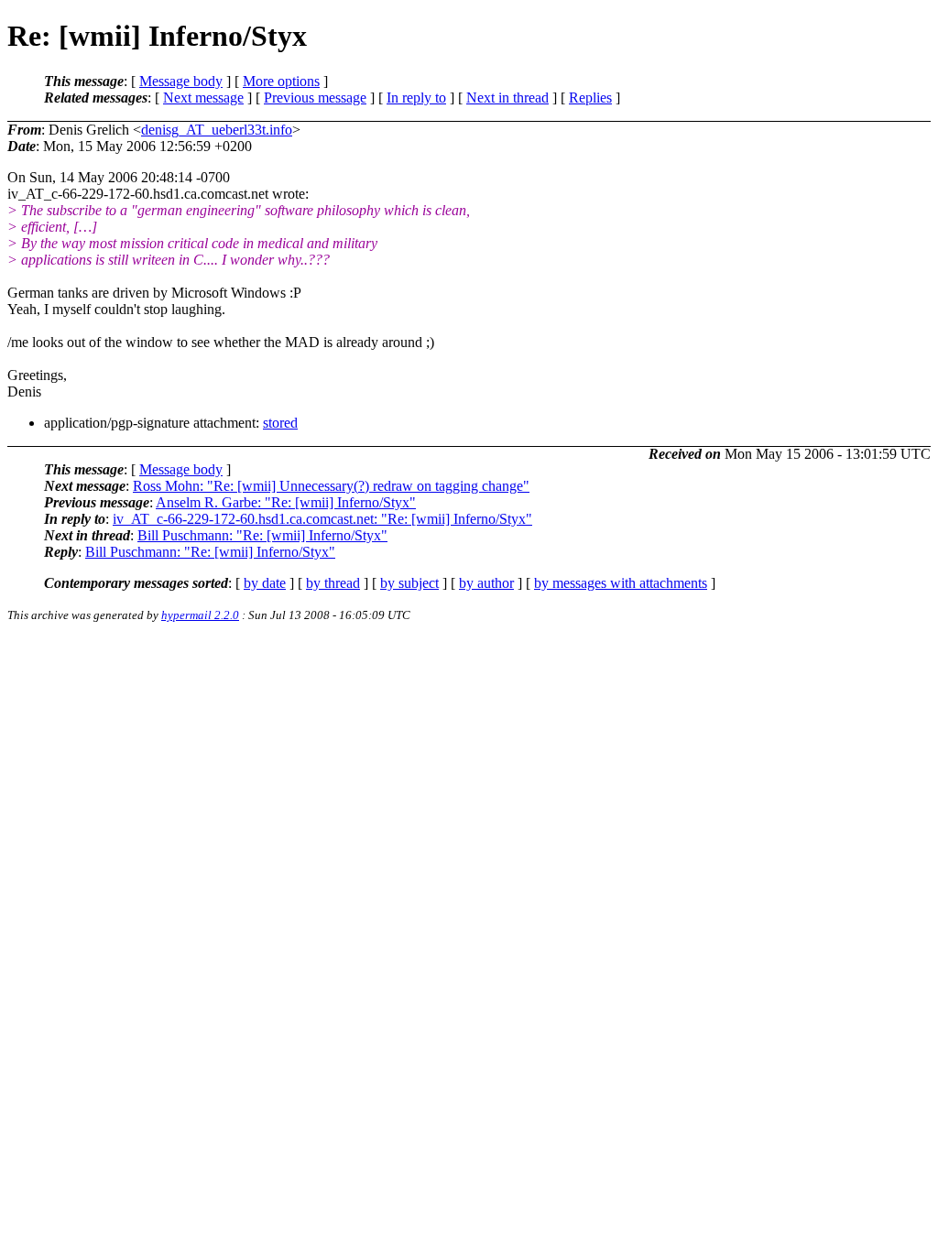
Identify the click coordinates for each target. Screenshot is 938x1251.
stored (280, 422)
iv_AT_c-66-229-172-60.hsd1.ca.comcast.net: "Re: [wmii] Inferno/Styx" (322, 519)
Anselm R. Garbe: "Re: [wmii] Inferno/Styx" (286, 502)
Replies (590, 97)
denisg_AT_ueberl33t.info (216, 129)
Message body (181, 81)
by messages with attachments (620, 583)
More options (281, 81)
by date (265, 583)
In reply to (416, 97)
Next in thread (507, 97)
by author (486, 583)
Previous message (315, 97)
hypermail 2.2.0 (200, 615)
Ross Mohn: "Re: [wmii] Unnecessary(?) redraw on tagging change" (331, 486)
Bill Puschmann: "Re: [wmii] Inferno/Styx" (262, 535)
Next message (203, 97)
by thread (333, 583)
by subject (409, 583)
